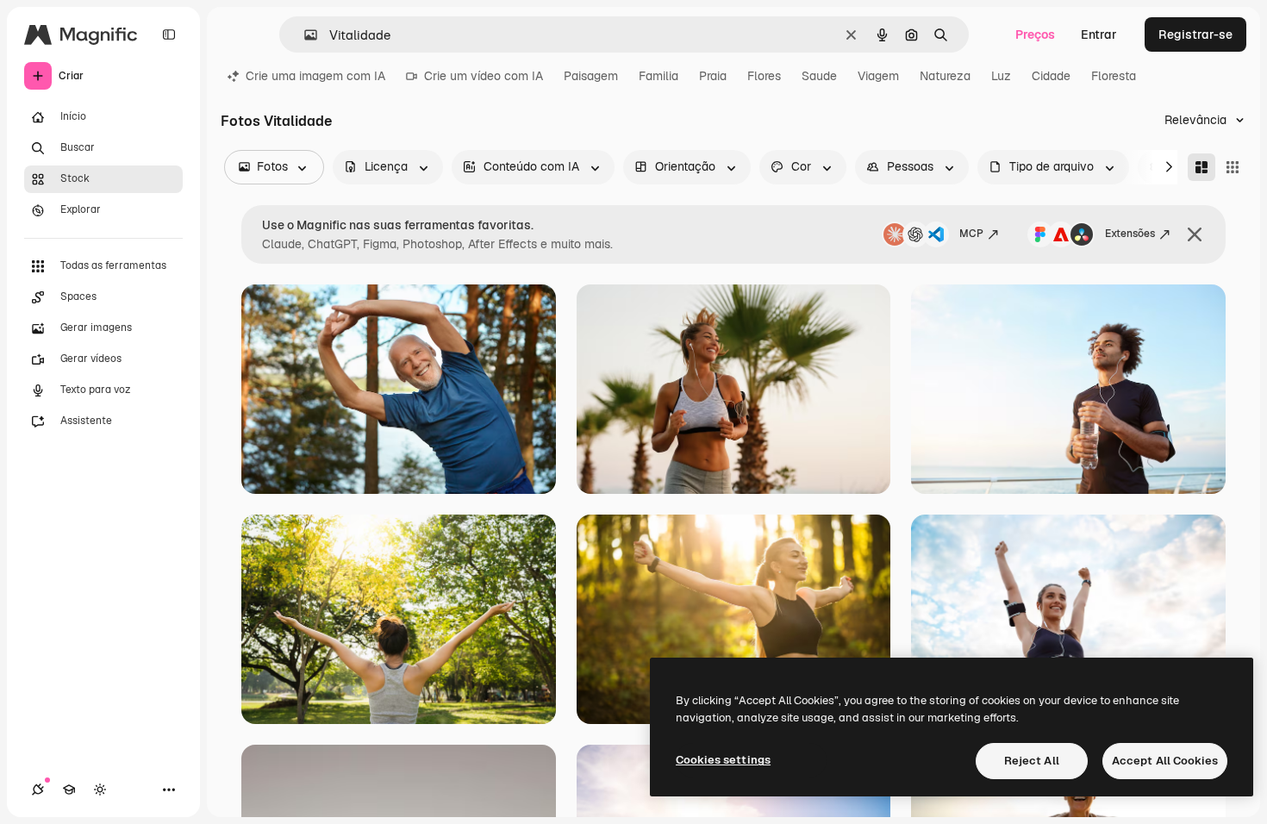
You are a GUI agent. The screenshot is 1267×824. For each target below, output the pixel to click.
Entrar (1099, 34)
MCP (971, 233)
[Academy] (69, 789)
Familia (658, 76)
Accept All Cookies (1165, 760)
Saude (819, 76)
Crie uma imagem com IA (315, 76)
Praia (713, 76)
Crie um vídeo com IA (483, 76)
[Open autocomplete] (304, 34)
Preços (1035, 34)
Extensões (1130, 233)
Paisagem (591, 76)
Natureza (945, 76)
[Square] (1232, 167)
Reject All (1031, 760)
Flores (764, 76)
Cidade (1051, 76)
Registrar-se (1195, 34)
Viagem (878, 76)
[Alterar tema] (100, 789)
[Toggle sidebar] (169, 34)
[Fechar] (1194, 234)
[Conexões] (38, 789)
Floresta (1113, 76)
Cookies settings (723, 759)
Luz (1001, 76)
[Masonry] (1201, 167)
